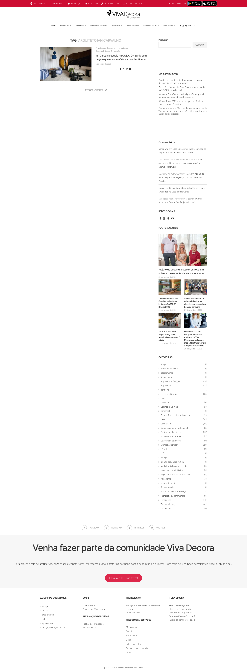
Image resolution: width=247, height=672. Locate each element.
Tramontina (131, 635)
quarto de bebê (184, 483)
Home (53, 25)
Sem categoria (184, 487)
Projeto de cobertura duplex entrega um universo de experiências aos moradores (181, 81)
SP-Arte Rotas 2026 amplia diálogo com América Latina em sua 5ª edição (170, 335)
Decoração (116, 25)
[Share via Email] (130, 68)
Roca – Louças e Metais (137, 648)
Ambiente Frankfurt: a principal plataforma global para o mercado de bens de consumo (181, 95)
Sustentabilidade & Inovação (184, 491)
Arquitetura (64, 25)
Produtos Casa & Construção (182, 616)
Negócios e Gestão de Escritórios (184, 474)
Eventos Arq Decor (184, 444)
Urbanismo (184, 508)
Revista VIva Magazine (179, 605)
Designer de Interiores (98, 25)
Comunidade (58, 3)
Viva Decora (39, 3)
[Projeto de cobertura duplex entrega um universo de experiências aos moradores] (183, 250)
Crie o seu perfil (133, 612)
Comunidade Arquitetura (180, 612)
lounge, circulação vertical (184, 461)
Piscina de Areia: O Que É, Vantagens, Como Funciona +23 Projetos (181, 177)
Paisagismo (184, 478)
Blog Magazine (112, 3)
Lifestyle (184, 449)
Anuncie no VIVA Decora (94, 609)
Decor (184, 419)
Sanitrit (129, 631)
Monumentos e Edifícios (184, 470)
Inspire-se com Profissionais (182, 619)
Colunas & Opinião (184, 406)
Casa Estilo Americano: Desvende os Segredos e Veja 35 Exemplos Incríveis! (181, 163)
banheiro (184, 389)
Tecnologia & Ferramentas (184, 495)
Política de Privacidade (93, 623)
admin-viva (163, 149)
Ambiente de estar (184, 368)
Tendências (80, 25)
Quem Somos (89, 605)
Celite (128, 652)
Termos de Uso (90, 627)
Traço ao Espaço (133, 25)
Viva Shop (93, 3)
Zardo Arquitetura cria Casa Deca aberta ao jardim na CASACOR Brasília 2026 (182, 88)
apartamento (184, 372)
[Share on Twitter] (123, 68)
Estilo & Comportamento (184, 436)
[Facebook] (180, 25)
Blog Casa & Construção (180, 609)
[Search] (194, 25)
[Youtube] (190, 25)
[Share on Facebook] (120, 68)
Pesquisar (163, 39)
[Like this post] (117, 68)
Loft (184, 453)
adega (184, 364)
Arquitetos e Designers (184, 381)
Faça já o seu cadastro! (123, 578)
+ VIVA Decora (168, 25)
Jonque (162, 188)
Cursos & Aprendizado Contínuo (184, 415)
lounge (184, 457)
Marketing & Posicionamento (184, 466)
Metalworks (131, 627)
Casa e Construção (135, 3)
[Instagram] (183, 25)
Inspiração (76, 3)
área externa (184, 377)
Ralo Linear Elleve (134, 644)
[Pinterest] (186, 25)
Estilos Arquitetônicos (184, 440)
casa (184, 398)
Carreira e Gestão (150, 25)
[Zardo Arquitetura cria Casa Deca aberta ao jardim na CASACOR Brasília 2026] (170, 287)
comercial (184, 411)
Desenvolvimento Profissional (184, 428)
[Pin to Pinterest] (127, 68)
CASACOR (184, 402)
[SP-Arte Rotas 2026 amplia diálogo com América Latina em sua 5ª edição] (170, 320)
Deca (128, 639)
